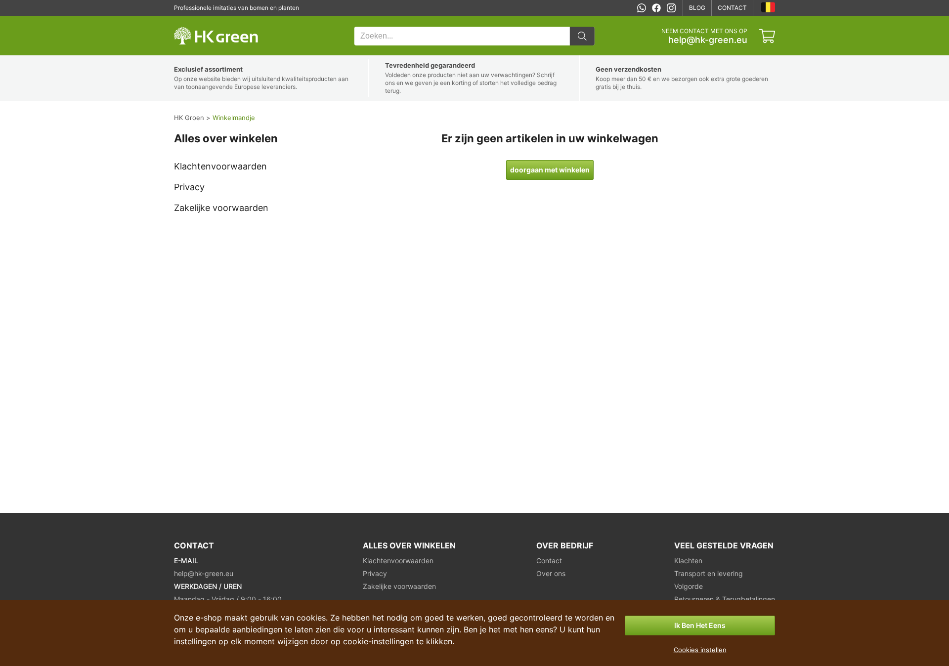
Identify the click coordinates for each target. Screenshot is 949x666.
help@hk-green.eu (707, 40)
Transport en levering (708, 573)
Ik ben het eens (700, 625)
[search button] (582, 36)
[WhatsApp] (641, 8)
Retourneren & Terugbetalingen (724, 599)
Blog (697, 7)
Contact (732, 7)
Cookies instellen (700, 650)
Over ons (550, 573)
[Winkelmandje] (767, 36)
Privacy (189, 187)
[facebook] (656, 8)
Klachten (688, 560)
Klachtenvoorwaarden (220, 166)
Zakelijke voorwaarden (221, 208)
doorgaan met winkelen (550, 170)
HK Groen (187, 21)
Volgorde (688, 586)
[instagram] (671, 8)
